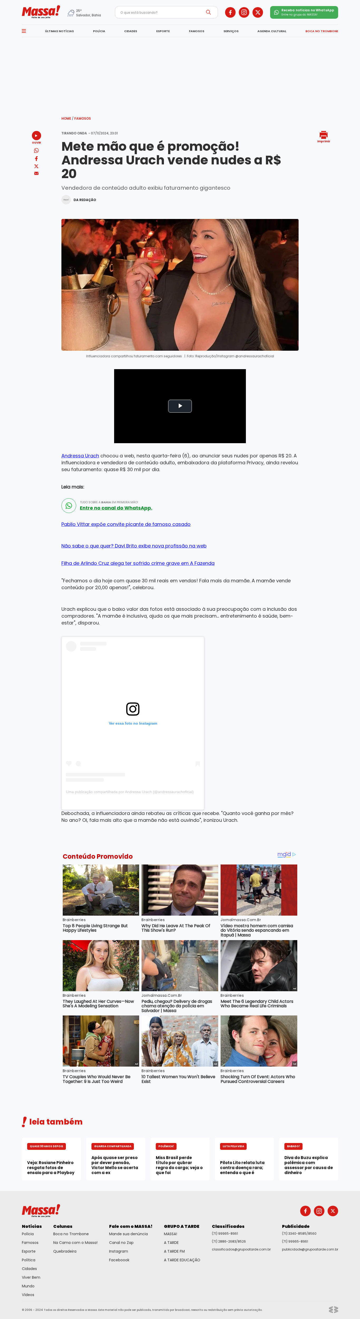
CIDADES (130, 31)
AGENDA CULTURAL (271, 31)
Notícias (32, 1226)
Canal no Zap (121, 1242)
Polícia (28, 1234)
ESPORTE (163, 31)
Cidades (29, 1268)
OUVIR (36, 142)
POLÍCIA (99, 31)
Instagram (118, 1251)
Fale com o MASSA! (131, 1226)
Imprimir (323, 141)
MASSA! (170, 1234)
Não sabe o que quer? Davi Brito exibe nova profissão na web (134, 546)
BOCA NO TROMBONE (321, 31)
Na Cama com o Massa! (75, 1242)
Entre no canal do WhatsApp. (116, 508)
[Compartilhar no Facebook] (36, 160)
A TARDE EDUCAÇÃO (182, 1260)
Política (28, 1260)
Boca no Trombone (71, 1234)
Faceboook (119, 1260)
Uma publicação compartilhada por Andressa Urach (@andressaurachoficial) (130, 792)
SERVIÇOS (231, 31)
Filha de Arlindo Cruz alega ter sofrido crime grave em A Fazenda (138, 563)
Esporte (29, 1251)
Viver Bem (31, 1277)
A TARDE (171, 1242)
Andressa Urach (80, 455)
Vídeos (28, 1294)
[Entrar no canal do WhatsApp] (68, 505)
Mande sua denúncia (128, 1234)
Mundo (28, 1286)
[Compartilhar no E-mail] (36, 173)
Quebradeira (64, 1251)
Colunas (62, 1226)
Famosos (82, 118)
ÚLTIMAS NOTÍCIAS (59, 31)
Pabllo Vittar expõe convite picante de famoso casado (126, 524)
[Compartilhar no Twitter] (36, 167)
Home (67, 118)
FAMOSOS (196, 31)
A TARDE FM (174, 1251)
